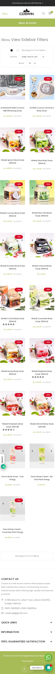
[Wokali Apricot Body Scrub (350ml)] (12, 139)
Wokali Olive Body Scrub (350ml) (42, 162)
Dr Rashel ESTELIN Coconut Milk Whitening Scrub (12, 109)
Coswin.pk (15, 655)
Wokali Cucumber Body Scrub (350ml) (41, 320)
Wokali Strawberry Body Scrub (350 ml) (12, 425)
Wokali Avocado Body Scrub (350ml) (12, 267)
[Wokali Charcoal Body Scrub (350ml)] (41, 245)
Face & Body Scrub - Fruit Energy (12, 478)
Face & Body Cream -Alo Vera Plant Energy (42, 478)
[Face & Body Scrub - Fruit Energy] (12, 456)
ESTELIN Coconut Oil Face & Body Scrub (42, 109)
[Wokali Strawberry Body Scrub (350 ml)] (12, 403)
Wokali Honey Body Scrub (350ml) (12, 372)
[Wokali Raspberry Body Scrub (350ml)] (41, 350)
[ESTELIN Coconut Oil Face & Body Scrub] (41, 87)
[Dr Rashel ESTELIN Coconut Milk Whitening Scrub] (12, 87)
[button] (3, 82)
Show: (21, 63)
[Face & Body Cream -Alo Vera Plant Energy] (41, 456)
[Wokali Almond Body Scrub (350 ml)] (41, 403)
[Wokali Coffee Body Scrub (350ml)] (12, 297)
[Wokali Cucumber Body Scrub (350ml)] (41, 297)
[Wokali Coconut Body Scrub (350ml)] (12, 192)
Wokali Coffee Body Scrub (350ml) (12, 320)
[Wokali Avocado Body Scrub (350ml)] (12, 245)
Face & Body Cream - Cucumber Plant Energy (12, 530)
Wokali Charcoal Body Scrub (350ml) (42, 267)
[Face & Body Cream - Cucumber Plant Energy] (12, 508)
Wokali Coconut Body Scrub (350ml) (12, 214)
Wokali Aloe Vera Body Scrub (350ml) (42, 214)
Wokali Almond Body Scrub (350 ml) (42, 425)
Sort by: (13, 56)
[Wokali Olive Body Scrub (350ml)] (41, 139)
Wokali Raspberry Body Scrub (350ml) (42, 372)
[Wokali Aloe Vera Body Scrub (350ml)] (41, 192)
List (18, 50)
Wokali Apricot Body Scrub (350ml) (12, 161)
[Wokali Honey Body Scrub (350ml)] (12, 350)
